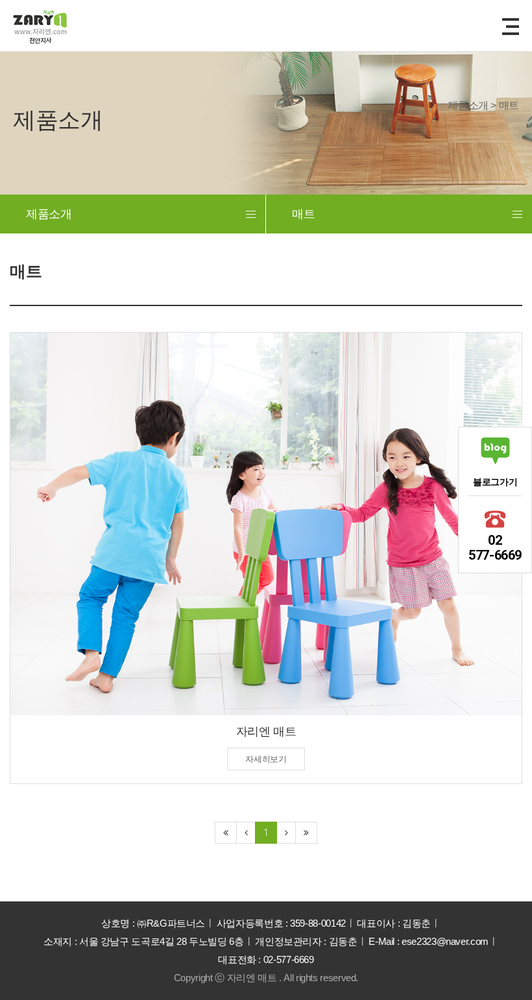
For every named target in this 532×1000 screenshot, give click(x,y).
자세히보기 (265, 759)
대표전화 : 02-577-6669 (266, 959)
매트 (303, 214)
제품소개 (49, 214)
